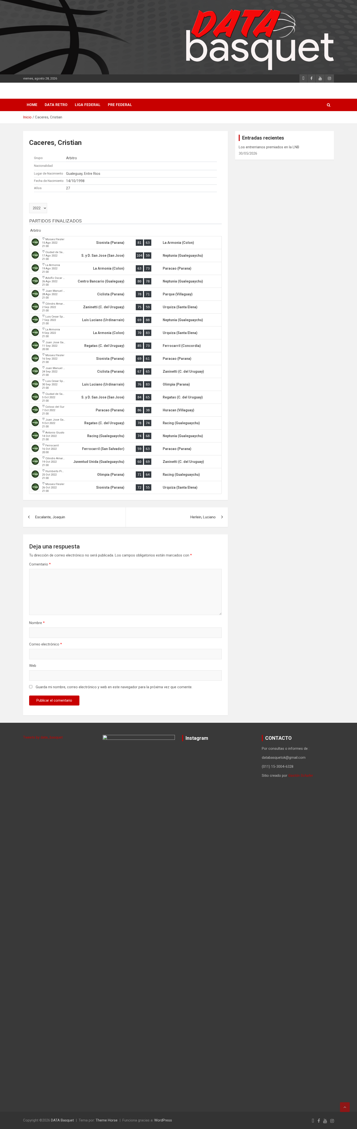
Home (32, 105)
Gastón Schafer (300, 775)
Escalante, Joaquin (50, 517)
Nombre (37, 623)
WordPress (163, 1120)
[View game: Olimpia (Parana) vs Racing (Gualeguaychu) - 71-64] (125, 474)
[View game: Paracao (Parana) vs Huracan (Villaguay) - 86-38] (125, 410)
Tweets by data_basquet (43, 737)
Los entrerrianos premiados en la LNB (269, 147)
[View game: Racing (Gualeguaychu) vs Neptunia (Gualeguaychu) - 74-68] (125, 436)
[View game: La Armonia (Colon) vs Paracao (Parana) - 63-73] (125, 268)
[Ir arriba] (345, 1107)
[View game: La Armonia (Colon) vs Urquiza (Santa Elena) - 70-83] (125, 332)
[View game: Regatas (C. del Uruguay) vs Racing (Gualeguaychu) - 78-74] (125, 423)
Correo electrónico (45, 644)
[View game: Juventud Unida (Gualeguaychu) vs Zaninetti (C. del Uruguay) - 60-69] (125, 461)
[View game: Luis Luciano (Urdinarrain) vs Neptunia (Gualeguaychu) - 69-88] (125, 320)
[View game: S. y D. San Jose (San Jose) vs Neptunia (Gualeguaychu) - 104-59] (125, 255)
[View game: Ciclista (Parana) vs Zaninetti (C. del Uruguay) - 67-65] (125, 371)
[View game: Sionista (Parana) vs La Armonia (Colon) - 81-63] (125, 242)
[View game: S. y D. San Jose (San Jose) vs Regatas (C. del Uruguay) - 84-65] (125, 397)
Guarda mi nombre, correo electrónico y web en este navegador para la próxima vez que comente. (114, 687)
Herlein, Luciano (203, 517)
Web (32, 665)
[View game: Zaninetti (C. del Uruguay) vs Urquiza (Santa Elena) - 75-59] (125, 307)
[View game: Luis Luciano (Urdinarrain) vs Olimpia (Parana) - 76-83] (125, 384)
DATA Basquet (62, 1120)
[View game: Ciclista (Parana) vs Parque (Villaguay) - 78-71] (125, 294)
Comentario (40, 564)
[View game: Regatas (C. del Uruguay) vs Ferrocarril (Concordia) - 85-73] (125, 345)
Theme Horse (107, 1120)
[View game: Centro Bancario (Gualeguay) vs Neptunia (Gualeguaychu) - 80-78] (125, 281)
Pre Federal (120, 105)
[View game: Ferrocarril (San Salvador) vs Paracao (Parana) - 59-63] (125, 448)
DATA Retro (56, 105)
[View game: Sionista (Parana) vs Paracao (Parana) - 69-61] (125, 358)
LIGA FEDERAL (88, 105)
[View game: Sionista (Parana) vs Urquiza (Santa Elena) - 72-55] (125, 487)
